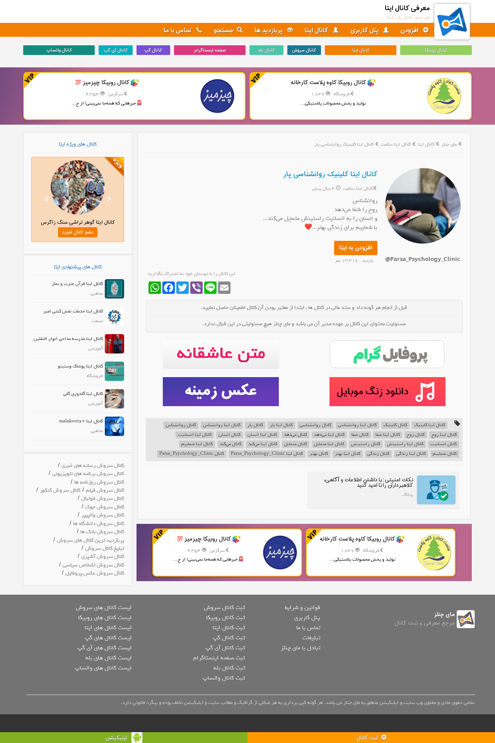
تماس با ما (178, 30)
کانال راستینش (365, 444)
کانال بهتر (319, 454)
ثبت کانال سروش (224, 607)
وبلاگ (408, 495)
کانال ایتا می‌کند (262, 444)
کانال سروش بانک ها (102, 531)
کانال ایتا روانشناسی (357, 425)
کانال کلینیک (395, 425)
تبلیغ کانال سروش (104, 548)
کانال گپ (153, 50)
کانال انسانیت (443, 444)
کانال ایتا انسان (262, 435)
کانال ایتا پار (281, 425)
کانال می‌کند (230, 444)
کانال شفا (360, 435)
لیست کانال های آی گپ (104, 647)
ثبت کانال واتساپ (224, 678)
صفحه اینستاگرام (210, 50)
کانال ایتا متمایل (329, 444)
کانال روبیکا (436, 50)
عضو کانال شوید (78, 232)
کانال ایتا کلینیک (429, 425)
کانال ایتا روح (444, 435)
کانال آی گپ (116, 50)
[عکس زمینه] (220, 391)
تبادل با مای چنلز (300, 647)
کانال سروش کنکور (60, 490)
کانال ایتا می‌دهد (329, 435)
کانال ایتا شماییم (197, 444)
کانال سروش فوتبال (102, 498)
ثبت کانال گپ (229, 637)
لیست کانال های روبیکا (104, 617)
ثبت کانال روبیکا (225, 617)
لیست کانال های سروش (103, 607)
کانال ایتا (317, 30)
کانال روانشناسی (315, 425)
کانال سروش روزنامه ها (99, 482)
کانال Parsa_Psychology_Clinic (191, 454)
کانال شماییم (445, 454)
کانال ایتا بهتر (347, 454)
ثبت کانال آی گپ (225, 647)
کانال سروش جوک (104, 507)
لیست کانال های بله (108, 657)
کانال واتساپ (59, 50)
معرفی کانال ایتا (407, 8)
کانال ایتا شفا (388, 435)
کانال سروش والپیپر (102, 515)
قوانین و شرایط (302, 607)
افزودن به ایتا (355, 248)
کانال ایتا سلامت (396, 144)
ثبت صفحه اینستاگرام (219, 657)
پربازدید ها (269, 30)
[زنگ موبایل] (387, 391)
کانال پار (255, 425)
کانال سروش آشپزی (102, 556)
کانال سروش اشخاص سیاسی (93, 565)
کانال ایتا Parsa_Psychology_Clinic (267, 454)
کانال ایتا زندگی (411, 454)
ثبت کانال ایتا (229, 627)
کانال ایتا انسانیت (195, 435)
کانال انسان (229, 435)
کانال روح (416, 435)
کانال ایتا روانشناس (222, 425)
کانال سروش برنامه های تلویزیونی (88, 473)
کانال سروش (304, 50)
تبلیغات (311, 637)
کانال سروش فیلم (105, 490)
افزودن (410, 30)
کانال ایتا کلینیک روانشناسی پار (330, 174)
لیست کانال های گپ (108, 637)
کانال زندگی (378, 454)
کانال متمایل (295, 444)
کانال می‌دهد (295, 435)
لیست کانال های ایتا (108, 627)
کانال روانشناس (181, 425)
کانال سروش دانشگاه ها (98, 523)
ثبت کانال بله (229, 668)
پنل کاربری (365, 30)
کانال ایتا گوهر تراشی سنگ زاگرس (78, 222)
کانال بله (266, 50)
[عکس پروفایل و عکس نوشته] (387, 354)
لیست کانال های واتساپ (103, 668)
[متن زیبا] (220, 354)
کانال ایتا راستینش (405, 444)
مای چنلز (449, 144)
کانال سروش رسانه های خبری (92, 465)
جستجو (224, 30)
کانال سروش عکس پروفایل (94, 573)
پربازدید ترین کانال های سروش (90, 540)
